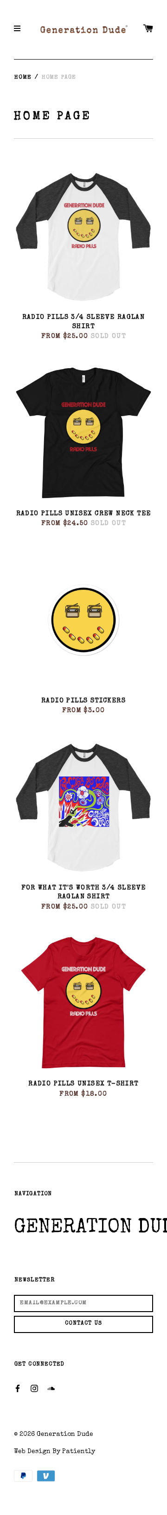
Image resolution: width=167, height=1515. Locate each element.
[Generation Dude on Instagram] (34, 1388)
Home (23, 78)
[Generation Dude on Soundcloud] (51, 1388)
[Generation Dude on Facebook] (17, 1388)
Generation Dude (65, 1434)
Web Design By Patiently (54, 1451)
